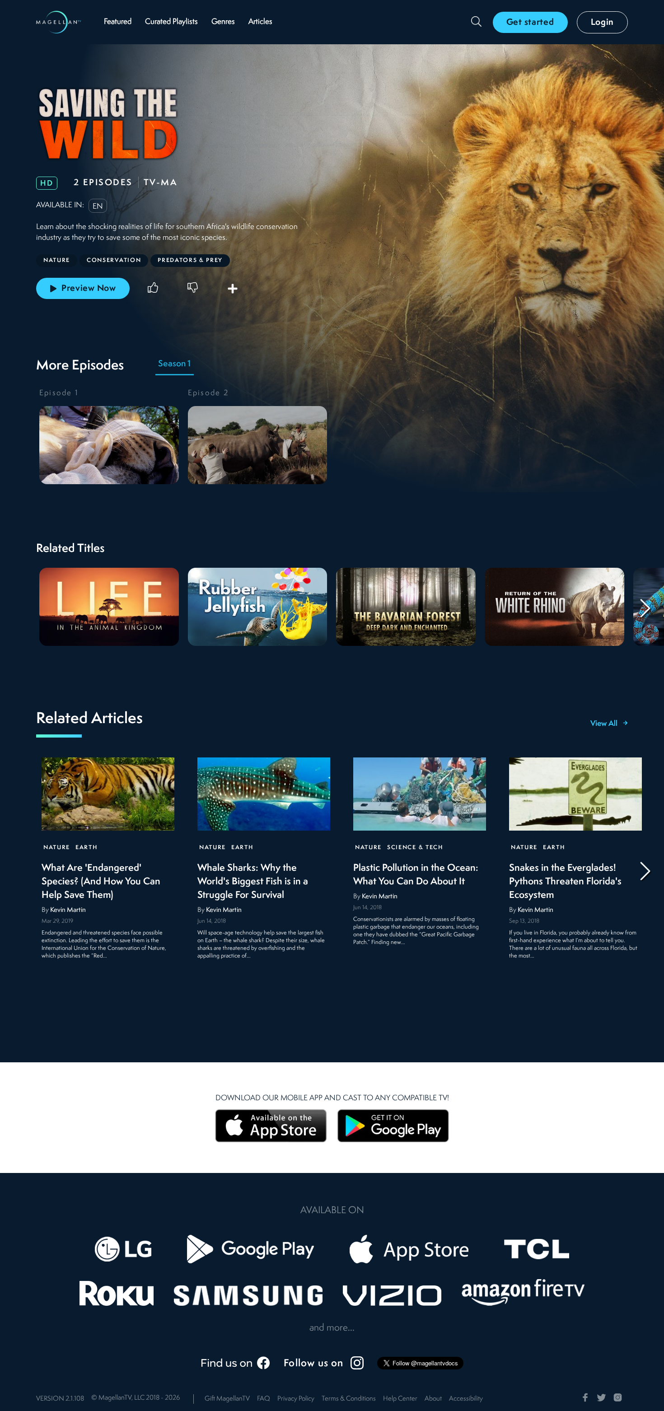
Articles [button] (260, 22)
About (433, 1399)
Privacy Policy (295, 1399)
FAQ (263, 1399)
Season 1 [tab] (174, 364)
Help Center (400, 1399)
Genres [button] (223, 22)
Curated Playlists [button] (171, 22)
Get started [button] (530, 22)
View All (603, 724)
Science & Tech (415, 847)
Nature (56, 847)
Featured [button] (117, 22)
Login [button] (602, 22)
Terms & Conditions (349, 1399)
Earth (86, 847)
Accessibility (466, 1399)
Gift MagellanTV (227, 1399)
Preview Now (88, 288)
